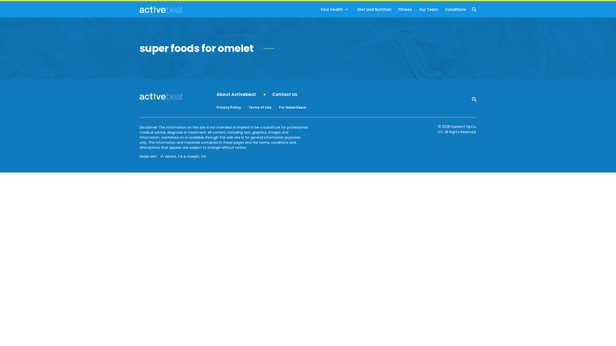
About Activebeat (236, 94)
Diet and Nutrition (374, 9)
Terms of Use (260, 107)
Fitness (405, 9)
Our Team (428, 9)
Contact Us (284, 94)
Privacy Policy (229, 107)
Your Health (332, 9)
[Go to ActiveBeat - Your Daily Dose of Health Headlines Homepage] (161, 9)
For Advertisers (292, 107)
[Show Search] (474, 9)
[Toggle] (347, 10)
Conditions (455, 9)
